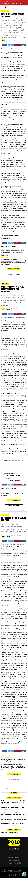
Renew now (7, 3)
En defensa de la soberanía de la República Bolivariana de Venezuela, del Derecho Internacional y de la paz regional (13, 802)
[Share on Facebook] (4, 45)
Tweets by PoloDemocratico (9, 832)
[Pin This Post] (17, 45)
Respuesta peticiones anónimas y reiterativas (14, 863)
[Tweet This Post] (11, 45)
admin (8, 41)
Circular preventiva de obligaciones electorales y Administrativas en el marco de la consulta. (13, 814)
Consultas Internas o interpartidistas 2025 (13, 819)
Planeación (18, 857)
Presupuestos (23, 854)
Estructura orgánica (14, 853)
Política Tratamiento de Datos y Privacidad (14, 860)
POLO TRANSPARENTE (5, 853)
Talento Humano (10, 856)
